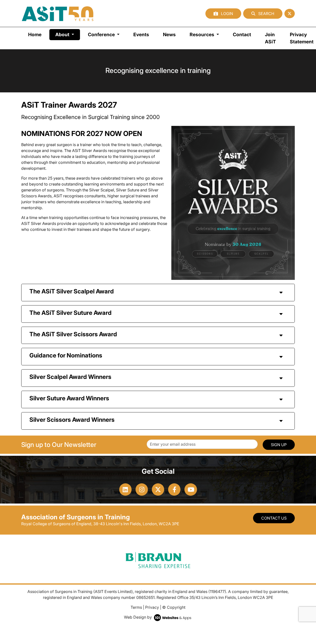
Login (226, 13)
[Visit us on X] (158, 489)
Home (34, 34)
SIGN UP (279, 444)
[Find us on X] (289, 13)
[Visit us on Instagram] (142, 489)
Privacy (152, 607)
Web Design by (138, 617)
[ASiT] (57, 13)
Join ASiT (270, 38)
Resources (202, 34)
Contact (242, 34)
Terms (136, 607)
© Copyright (173, 607)
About (67, 34)
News (169, 34)
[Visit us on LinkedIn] (125, 489)
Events (141, 34)
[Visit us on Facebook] (174, 489)
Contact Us (274, 518)
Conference (102, 34)
